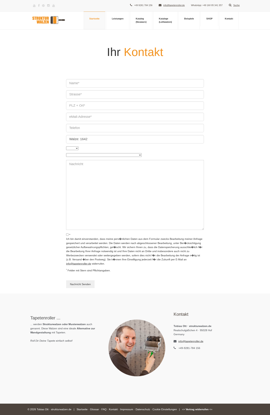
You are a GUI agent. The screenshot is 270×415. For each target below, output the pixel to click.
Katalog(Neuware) (141, 20)
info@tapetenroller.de (174, 5)
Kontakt (229, 18)
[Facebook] (38, 5)
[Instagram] (48, 5)
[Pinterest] (43, 5)
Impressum (126, 409)
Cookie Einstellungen (164, 409)
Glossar (94, 409)
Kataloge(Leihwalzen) (165, 20)
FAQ (104, 409)
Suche (236, 5)
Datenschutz (143, 409)
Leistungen (117, 18)
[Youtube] (34, 5)
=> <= (197, 409)
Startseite (94, 18)
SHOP (209, 18)
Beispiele (189, 18)
